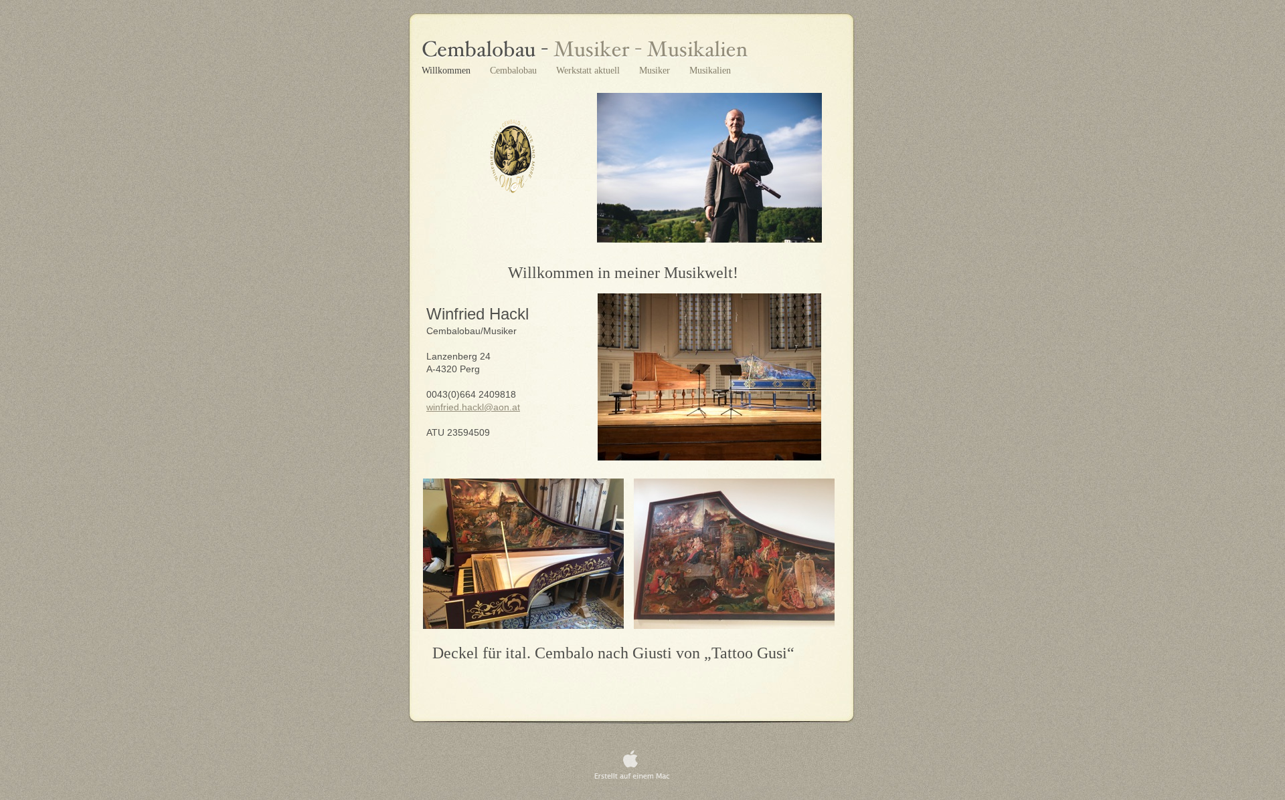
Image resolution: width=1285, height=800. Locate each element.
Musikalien (710, 70)
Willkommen (447, 70)
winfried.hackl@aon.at (473, 407)
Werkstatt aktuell (589, 70)
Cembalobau (514, 70)
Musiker (656, 70)
